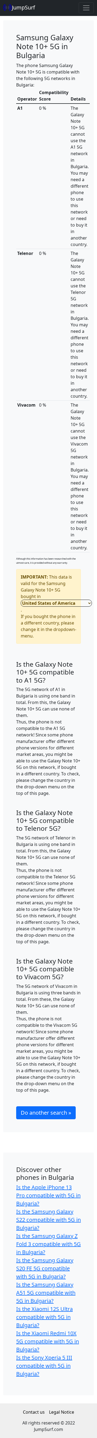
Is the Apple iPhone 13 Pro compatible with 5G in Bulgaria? (48, 1195)
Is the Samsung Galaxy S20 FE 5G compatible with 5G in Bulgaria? (44, 1268)
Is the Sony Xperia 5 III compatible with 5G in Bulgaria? (44, 1365)
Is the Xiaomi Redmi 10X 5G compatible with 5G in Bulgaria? (47, 1341)
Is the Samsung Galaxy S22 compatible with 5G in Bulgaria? (48, 1219)
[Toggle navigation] (86, 7)
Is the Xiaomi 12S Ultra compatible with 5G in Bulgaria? (44, 1317)
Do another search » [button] (46, 1112)
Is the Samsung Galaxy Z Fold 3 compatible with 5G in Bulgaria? (48, 1244)
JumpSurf (23, 7)
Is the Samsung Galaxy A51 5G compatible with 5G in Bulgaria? (45, 1292)
